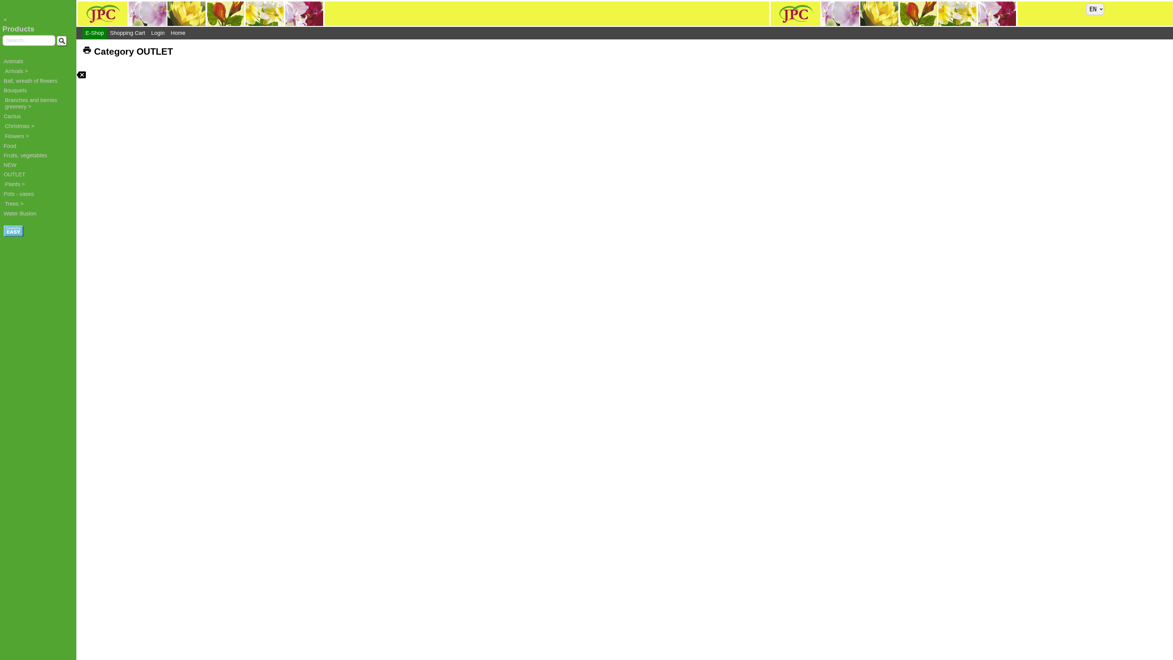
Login (158, 33)
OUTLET (14, 174)
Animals (13, 61)
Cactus (12, 116)
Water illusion (20, 214)
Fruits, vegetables (25, 155)
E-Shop (95, 33)
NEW (10, 165)
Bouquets (15, 90)
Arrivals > (16, 71)
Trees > (14, 204)
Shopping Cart (127, 33)
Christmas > (20, 126)
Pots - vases (19, 194)
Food (10, 146)
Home (178, 33)
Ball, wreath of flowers (30, 81)
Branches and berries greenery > (31, 103)
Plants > (15, 184)
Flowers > (17, 136)
